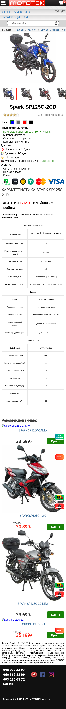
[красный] (25, 122)
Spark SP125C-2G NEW (33, 604)
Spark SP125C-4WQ (33, 516)
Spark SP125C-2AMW (33, 430)
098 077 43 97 (14, 670)
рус (57, 11)
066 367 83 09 (14, 674)
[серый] (18, 122)
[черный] (31, 122)
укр (63, 11)
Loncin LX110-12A (33, 624)
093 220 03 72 (14, 679)
